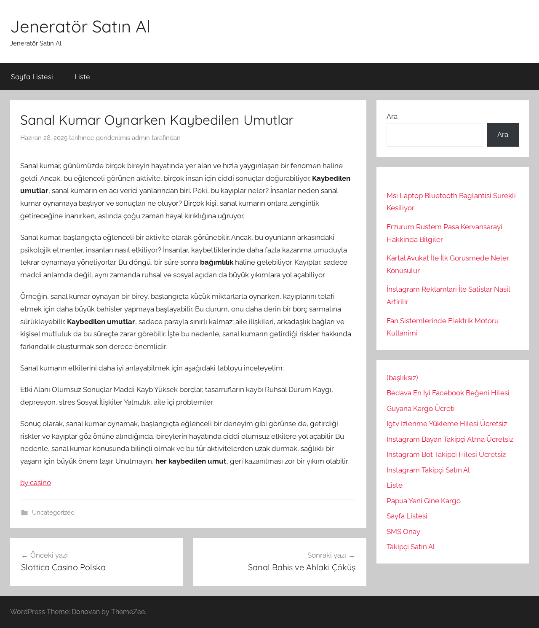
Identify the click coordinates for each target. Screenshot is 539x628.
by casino (35, 482)
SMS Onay (403, 531)
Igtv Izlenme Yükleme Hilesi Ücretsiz (447, 423)
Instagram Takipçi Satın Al (429, 470)
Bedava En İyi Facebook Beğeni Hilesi (448, 393)
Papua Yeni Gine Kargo (424, 500)
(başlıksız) (402, 377)
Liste (82, 76)
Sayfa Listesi (32, 76)
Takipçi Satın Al (411, 546)
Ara (392, 116)
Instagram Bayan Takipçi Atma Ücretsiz (450, 439)
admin (141, 138)
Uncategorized (53, 512)
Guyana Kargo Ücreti (421, 408)
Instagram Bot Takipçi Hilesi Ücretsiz (446, 454)
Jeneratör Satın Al (80, 26)
